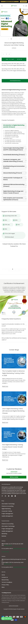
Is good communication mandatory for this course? (13, 325)
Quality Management (7, 516)
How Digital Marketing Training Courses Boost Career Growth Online (12, 447)
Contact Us (5, 577)
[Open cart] (26, 5)
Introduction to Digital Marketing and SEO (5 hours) (13, 126)
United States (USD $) (13, 606)
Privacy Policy (5, 585)
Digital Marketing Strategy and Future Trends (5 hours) (13, 192)
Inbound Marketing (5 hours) (12, 173)
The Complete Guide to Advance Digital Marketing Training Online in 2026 (13, 373)
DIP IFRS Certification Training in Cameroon (11, 598)
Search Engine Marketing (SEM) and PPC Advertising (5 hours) (13, 149)
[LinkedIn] (15, 496)
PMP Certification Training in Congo (18, 597)
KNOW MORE (23, 1)
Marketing (4, 533)
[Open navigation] (2, 5)
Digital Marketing (6, 508)
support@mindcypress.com (19, 548)
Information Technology (8, 504)
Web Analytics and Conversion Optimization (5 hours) (13, 199)
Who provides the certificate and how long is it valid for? (14, 339)
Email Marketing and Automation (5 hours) (14, 167)
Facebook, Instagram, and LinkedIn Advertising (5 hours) (13, 160)
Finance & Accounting (7, 506)
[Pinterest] (8, 496)
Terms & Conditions (7, 582)
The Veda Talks (5, 551)
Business (4, 536)
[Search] (23, 5)
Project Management (7, 513)
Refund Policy (5, 580)
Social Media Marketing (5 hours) (14, 154)
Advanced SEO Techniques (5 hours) (12, 178)
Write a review (14, 477)
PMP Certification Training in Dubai (9, 595)
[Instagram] (5, 496)
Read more (5, 386)
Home (3, 575)
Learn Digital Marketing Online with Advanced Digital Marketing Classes (13, 411)
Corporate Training (7, 511)
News (3, 587)
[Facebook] (2, 496)
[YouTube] (12, 496)
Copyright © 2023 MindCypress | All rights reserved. (14, 609)
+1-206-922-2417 (8, 545)
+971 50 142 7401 (8, 564)
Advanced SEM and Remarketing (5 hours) (13, 185)
